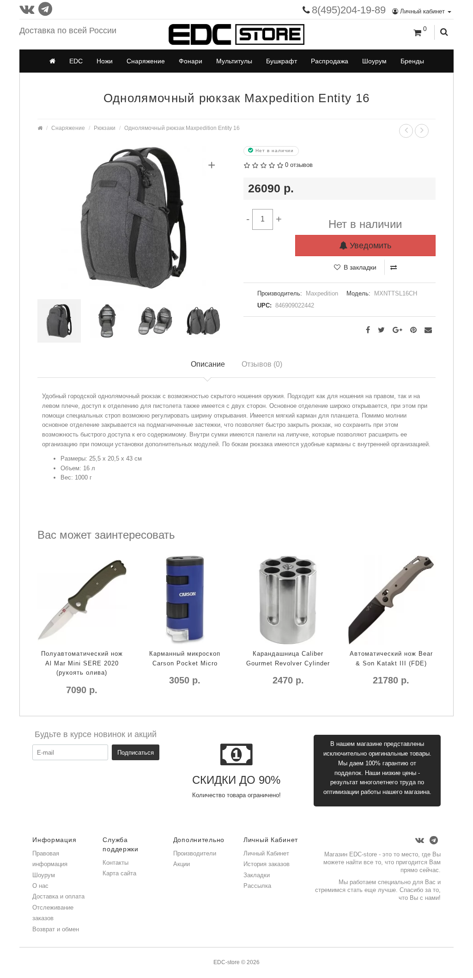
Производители (194, 853)
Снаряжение (146, 61)
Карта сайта (119, 873)
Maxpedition (322, 293)
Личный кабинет (422, 11)
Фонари (190, 61)
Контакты (115, 862)
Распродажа (329, 61)
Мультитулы (234, 61)
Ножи (105, 61)
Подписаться (135, 752)
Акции (181, 864)
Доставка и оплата (58, 896)
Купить (51, 709)
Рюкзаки (104, 128)
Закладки (256, 875)
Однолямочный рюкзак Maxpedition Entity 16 (182, 128)
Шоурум (374, 61)
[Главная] (52, 61)
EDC (76, 61)
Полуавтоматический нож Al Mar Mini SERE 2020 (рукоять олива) (82, 663)
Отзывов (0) (262, 364)
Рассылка (257, 885)
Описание (208, 364)
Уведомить (369, 245)
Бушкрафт (281, 61)
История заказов (266, 864)
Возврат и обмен (55, 929)
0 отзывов (299, 164)
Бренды (412, 61)
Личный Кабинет (266, 853)
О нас (40, 885)
